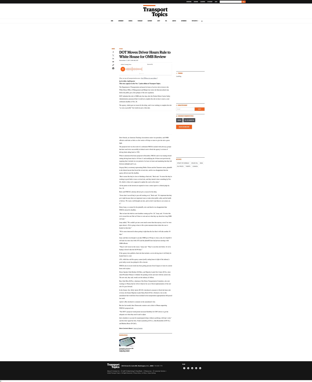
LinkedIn (196, 368)
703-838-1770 (158, 366)
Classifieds (202, 1)
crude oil (194, 163)
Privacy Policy (137, 373)
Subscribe (196, 1)
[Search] (244, 2)
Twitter (188, 368)
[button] (113, 65)
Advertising (188, 1)
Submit (199, 109)
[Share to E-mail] (113, 62)
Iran (201, 163)
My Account (210, 1)
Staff (123, 371)
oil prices (180, 166)
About (109, 371)
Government (120, 21)
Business (130, 21)
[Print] (113, 68)
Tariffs (188, 166)
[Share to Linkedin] (113, 58)
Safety (158, 21)
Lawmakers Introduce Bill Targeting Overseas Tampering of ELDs (126, 349)
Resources (148, 371)
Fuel (166, 21)
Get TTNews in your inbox (148, 78)
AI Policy (144, 373)
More (202, 21)
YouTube (192, 368)
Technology (140, 21)
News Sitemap (152, 373)
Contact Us (116, 371)
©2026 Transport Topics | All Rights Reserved (119, 373)
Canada (195, 166)
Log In (216, 1)
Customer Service (160, 371)
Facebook (184, 368)
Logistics (174, 21)
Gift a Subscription (190, 120)
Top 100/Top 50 (194, 21)
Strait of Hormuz (183, 163)
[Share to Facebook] (113, 52)
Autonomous (183, 21)
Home (112, 21)
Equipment (150, 21)
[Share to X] (113, 55)
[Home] (156, 11)
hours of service (138, 328)
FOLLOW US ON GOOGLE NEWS (184, 127)
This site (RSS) (200, 368)
